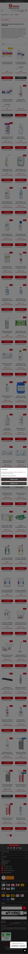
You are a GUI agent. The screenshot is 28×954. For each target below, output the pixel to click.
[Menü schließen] (26, 469)
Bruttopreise (14, 479)
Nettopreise (14, 483)
